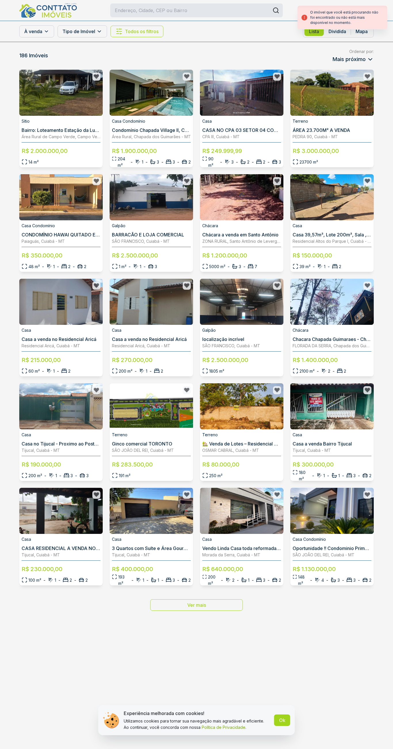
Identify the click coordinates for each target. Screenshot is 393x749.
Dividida (337, 31)
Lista (314, 31)
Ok (282, 720)
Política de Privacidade (223, 727)
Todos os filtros (142, 31)
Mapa (362, 31)
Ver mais (196, 605)
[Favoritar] (96, 77)
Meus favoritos (357, 10)
